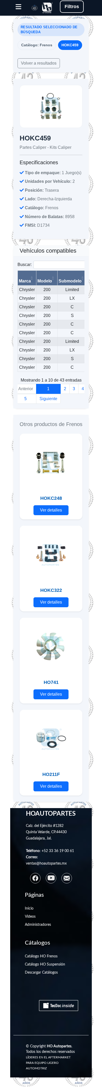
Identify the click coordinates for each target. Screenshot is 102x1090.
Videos (30, 916)
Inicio (29, 908)
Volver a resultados (38, 63)
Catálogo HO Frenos (41, 956)
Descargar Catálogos (41, 972)
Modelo (44, 281)
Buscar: (25, 264)
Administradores (38, 925)
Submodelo (70, 281)
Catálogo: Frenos (36, 45)
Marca (25, 281)
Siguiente (48, 398)
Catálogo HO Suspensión (45, 964)
